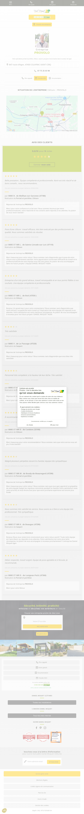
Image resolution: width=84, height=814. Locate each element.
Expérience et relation (27, 416)
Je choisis (30, 425)
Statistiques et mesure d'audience (30, 413)
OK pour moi (54, 425)
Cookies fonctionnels (27, 411)
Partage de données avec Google (30, 409)
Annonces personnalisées (28, 415)
